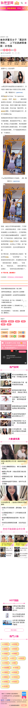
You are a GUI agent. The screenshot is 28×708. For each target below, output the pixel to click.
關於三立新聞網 (6, 693)
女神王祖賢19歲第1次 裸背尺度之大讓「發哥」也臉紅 (17, 63)
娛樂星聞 (2, 36)
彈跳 (11, 241)
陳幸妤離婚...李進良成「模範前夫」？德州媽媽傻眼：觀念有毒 (10, 555)
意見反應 (4, 698)
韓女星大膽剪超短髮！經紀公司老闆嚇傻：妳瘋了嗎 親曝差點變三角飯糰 (7, 544)
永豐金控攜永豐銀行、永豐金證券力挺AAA (18, 608)
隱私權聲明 (14, 693)
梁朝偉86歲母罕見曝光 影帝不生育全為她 (14, 482)
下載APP (4, 332)
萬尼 (14, 99)
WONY (5, 99)
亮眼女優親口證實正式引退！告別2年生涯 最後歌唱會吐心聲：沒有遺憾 (24, 63)
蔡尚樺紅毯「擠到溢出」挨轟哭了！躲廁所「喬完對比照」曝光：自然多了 (10, 63)
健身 (5, 96)
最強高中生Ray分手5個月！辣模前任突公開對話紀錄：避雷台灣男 (21, 544)
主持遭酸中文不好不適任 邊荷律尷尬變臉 (19, 399)
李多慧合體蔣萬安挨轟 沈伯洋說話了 (14, 524)
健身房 (3, 111)
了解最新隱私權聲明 (14, 705)
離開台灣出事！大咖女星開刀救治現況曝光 (14, 472)
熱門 (24, 8)
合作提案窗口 (16, 696)
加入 (20, 332)
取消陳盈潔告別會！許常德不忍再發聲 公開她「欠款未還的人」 (24, 549)
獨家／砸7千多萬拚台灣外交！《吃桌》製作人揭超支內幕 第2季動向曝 (10, 549)
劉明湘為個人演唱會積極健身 (15, 277)
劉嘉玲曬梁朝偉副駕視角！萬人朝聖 (11, 288)
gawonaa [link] (19, 92)
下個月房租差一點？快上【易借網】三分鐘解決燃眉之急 (12, 301)
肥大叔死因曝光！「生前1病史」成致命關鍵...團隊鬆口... (13, 312)
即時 (19, 8)
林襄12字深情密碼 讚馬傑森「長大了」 (14, 509)
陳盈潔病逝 (11, 8)
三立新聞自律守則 (7, 696)
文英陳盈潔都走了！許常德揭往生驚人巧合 (14, 514)
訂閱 (12, 332)
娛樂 (7, 36)
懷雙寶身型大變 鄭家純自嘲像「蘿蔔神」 (14, 477)
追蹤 (3, 336)
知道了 (24, 705)
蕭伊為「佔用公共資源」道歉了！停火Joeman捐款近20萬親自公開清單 (3, 63)
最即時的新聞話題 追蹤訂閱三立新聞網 (12, 292)
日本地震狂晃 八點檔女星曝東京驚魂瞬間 (19, 431)
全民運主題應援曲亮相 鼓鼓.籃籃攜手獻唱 (18, 622)
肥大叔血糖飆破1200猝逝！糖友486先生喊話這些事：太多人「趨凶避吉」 (24, 555)
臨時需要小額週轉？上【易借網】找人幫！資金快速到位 (12, 306)
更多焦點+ (14, 630)
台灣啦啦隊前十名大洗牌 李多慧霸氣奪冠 (19, 423)
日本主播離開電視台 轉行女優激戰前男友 (14, 467)
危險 (7, 257)
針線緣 (3, 8)
